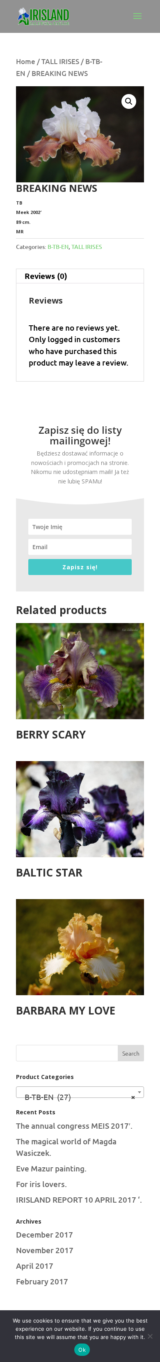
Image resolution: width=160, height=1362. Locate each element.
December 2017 (44, 1234)
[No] (150, 1336)
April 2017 (34, 1266)
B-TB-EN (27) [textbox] (77, 1096)
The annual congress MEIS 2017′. (74, 1125)
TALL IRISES (60, 61)
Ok (82, 1349)
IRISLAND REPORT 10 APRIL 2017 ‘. (79, 1199)
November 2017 (44, 1250)
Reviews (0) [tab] (46, 276)
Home (25, 61)
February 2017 (42, 1281)
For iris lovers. (41, 1184)
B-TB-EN (58, 247)
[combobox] (80, 1092)
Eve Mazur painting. (51, 1168)
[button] (128, 101)
